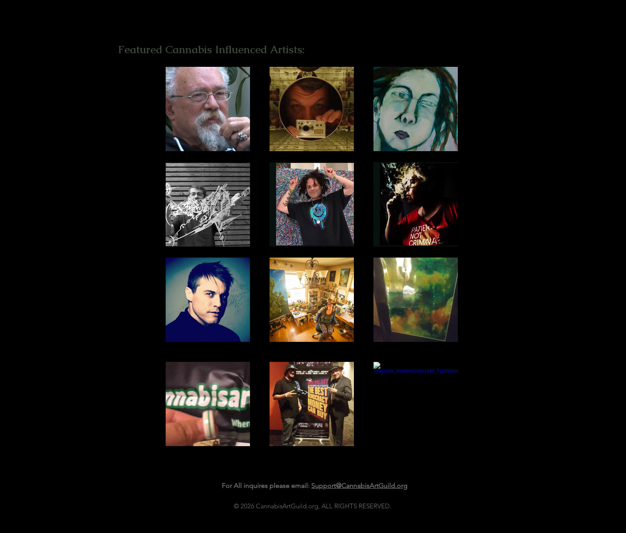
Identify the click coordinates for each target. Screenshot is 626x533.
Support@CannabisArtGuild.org (359, 485)
